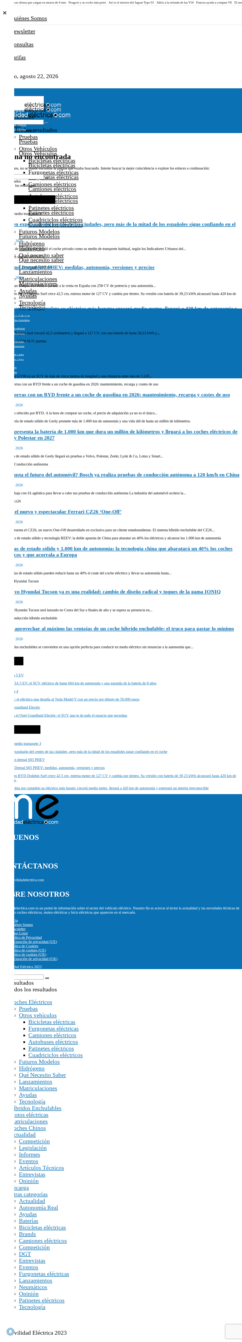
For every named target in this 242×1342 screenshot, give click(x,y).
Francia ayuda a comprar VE (214, 2)
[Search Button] (46, 123)
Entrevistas (32, 1174)
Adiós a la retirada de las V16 (175, 2)
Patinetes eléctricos (51, 208)
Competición (34, 1141)
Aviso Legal (18, 933)
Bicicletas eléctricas (51, 1022)
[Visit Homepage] (30, 106)
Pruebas (28, 137)
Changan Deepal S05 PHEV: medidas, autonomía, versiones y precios (77, 267)
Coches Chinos (27, 1128)
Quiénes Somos (28, 18)
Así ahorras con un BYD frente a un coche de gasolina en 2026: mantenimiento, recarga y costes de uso (115, 395)
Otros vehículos (38, 1015)
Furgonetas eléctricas (53, 172)
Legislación (33, 1148)
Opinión (29, 1181)
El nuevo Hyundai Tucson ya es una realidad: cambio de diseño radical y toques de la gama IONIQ (110, 592)
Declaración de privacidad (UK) (33, 959)
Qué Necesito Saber (42, 1075)
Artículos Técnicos (41, 1167)
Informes (29, 1154)
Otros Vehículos (38, 148)
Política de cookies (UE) (27, 950)
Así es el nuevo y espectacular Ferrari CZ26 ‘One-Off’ (60, 511)
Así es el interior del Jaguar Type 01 (131, 2)
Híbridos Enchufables (35, 1108)
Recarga (19, 1187)
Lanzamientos (35, 1081)
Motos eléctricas (17, 328)
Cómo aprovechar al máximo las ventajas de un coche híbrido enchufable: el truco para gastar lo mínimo (117, 628)
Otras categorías (28, 1194)
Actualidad (22, 1134)
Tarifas (18, 57)
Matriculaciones (38, 279)
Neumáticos (33, 1287)
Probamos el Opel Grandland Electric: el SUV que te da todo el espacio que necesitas (63, 715)
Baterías (28, 1220)
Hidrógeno (32, 243)
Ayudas (28, 290)
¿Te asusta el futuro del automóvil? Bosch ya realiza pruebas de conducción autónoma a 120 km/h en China (119, 475)
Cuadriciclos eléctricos (55, 219)
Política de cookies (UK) (27, 955)
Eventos (28, 1161)
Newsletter (22, 31)
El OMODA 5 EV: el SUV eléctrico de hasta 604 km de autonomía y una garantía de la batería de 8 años (78, 683)
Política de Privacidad (25, 937)
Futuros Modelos (39, 231)
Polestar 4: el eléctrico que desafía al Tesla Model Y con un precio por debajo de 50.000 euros (69, 699)
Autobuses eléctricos (53, 1041)
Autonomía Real (38, 1207)
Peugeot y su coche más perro (87, 2)
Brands (27, 1234)
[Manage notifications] (10, 1331)
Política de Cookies (23, 946)
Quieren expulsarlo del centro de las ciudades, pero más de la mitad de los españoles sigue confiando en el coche (83, 752)
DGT (25, 1254)
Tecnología (32, 302)
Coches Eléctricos (30, 1002)
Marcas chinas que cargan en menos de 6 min (37, 2)
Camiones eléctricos (52, 184)
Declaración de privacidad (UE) (33, 942)
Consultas (22, 44)
